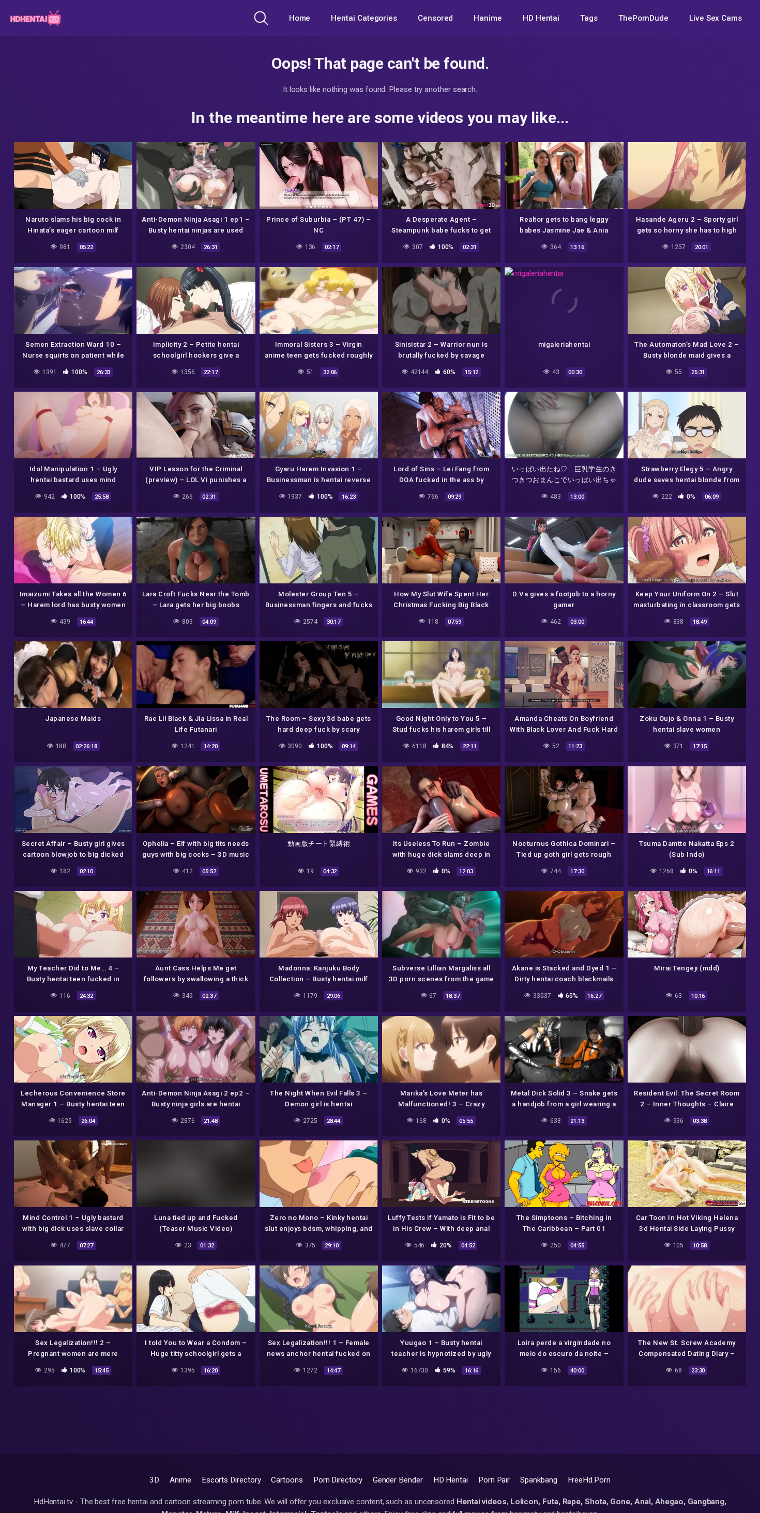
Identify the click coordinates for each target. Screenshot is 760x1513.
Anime (180, 1480)
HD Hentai (541, 18)
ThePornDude (643, 18)
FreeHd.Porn (589, 1480)
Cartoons (286, 1480)
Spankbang (538, 1480)
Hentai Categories (364, 18)
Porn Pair (494, 1480)
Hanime (488, 18)
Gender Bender (398, 1480)
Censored (435, 18)
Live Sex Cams (715, 18)
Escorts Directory (231, 1480)
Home (300, 18)
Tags (589, 18)
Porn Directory (337, 1480)
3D (154, 1480)
